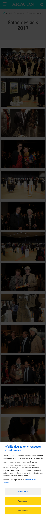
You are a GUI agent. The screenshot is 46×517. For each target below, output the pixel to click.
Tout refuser (23, 501)
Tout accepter (23, 510)
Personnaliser (23, 491)
